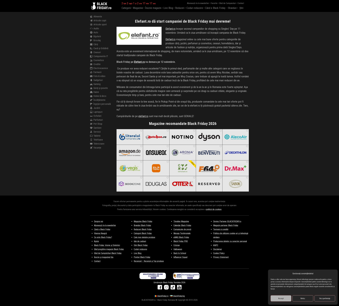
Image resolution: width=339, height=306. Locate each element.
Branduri (232, 8)
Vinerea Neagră (100, 233)
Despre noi (98, 221)
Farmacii (97, 72)
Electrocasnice (100, 68)
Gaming (97, 84)
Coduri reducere (194, 8)
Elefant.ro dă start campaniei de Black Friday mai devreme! (183, 21)
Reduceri (179, 8)
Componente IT (100, 56)
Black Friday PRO (180, 241)
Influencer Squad (180, 257)
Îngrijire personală (102, 104)
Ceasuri (97, 52)
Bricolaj (97, 40)
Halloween (177, 249)
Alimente (97, 16)
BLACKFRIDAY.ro (104, 6)
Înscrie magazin (153, 8)
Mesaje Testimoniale (182, 233)
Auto (95, 32)
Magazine (138, 8)
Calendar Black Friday (182, 225)
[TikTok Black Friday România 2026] (173, 288)
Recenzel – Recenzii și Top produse (149, 261)
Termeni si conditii (220, 229)
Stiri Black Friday (141, 245)
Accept (281, 298)
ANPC (215, 245)
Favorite (214, 3)
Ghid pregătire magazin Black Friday (109, 249)
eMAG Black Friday (181, 237)
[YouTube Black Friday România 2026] (179, 288)
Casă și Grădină (100, 48)
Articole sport (100, 24)
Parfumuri (98, 119)
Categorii (126, 8)
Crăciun (176, 245)
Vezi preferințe (324, 298)
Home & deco (99, 96)
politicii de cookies (214, 209)
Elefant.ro (170, 28)
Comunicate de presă (182, 229)
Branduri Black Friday (142, 225)
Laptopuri (97, 111)
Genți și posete (100, 88)
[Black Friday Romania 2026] (94, 6)
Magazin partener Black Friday (225, 225)
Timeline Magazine (181, 221)
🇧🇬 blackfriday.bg (177, 296)
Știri (241, 8)
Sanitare (97, 127)
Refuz (303, 298)
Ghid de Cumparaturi (227, 3)
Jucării (96, 108)
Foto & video (99, 76)
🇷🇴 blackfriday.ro (161, 296)
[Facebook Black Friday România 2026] (160, 288)
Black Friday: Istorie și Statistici (107, 245)
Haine (96, 92)
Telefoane (98, 139)
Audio (96, 28)
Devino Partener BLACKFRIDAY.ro (227, 221)
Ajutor (96, 241)
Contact (241, 3)
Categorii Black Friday (143, 233)
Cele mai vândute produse (144, 237)
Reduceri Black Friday (143, 229)
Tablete (97, 135)
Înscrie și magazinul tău (103, 257)
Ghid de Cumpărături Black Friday (108, 253)
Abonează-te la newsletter (198, 3)
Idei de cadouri (140, 241)
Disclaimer (217, 249)
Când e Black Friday (215, 8)
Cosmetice (98, 60)
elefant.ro (143, 116)
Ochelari (97, 115)
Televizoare (98, 143)
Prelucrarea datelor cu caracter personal (230, 241)
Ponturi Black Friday (142, 257)
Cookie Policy (219, 253)
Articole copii (99, 20)
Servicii (97, 131)
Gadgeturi (98, 80)
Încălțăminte (99, 100)
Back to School (179, 253)
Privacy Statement (221, 257)
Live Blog (168, 8)
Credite (97, 64)
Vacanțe (97, 147)
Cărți (95, 44)
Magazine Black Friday (143, 221)
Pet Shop (97, 123)
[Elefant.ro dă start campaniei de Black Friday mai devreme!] (139, 36)
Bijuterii (97, 36)
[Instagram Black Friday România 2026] (167, 288)
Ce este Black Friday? (103, 237)
